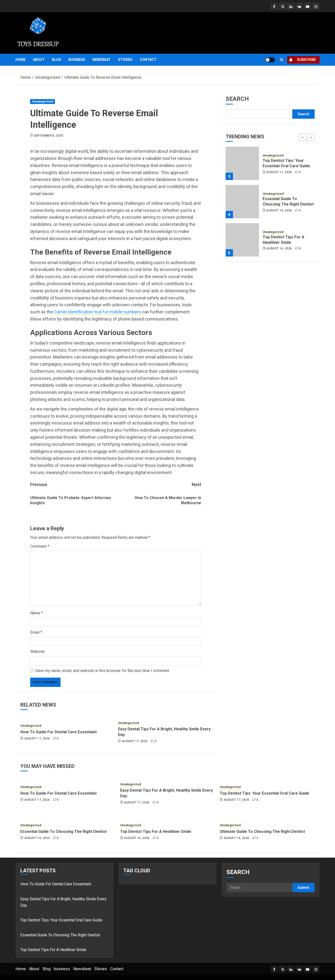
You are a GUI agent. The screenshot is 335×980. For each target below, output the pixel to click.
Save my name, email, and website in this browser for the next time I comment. (102, 670)
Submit (303, 888)
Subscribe (306, 60)
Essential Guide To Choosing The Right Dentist (63, 831)
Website (37, 651)
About (39, 60)
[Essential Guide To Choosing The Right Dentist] (242, 201)
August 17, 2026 (37, 738)
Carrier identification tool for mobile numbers (97, 311)
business (76, 60)
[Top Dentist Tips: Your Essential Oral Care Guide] (242, 163)
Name (36, 613)
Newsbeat (101, 60)
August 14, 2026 (279, 210)
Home (20, 60)
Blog (56, 60)
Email (36, 632)
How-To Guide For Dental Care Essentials (58, 732)
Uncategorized (42, 101)
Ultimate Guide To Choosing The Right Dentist (262, 831)
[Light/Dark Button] (270, 59)
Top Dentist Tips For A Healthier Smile (155, 831)
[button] (282, 59)
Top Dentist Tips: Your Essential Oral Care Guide (264, 793)
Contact (148, 60)
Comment (39, 546)
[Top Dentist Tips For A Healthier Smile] (242, 240)
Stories (125, 60)
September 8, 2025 (48, 135)
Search (237, 98)
